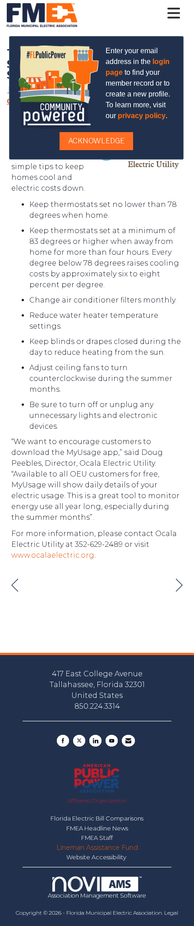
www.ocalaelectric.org (52, 555)
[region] (179, 585)
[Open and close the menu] (131, 13)
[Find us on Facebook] (63, 741)
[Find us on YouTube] (112, 741)
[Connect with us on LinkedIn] (95, 741)
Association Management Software (97, 895)
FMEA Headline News (97, 828)
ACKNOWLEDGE (96, 141)
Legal (171, 912)
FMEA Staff (97, 837)
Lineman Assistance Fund (97, 847)
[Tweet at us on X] (79, 741)
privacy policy (142, 115)
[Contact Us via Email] (128, 741)
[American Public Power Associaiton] (96, 778)
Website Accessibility (97, 857)
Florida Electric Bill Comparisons (97, 818)
